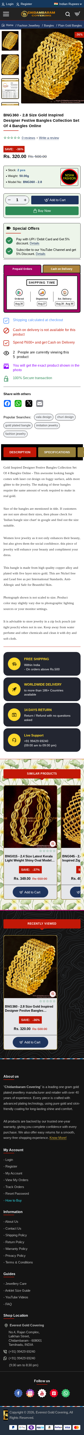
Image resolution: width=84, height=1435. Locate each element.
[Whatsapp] (65, 1393)
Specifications (57, 452)
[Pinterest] (54, 1393)
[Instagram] (30, 1393)
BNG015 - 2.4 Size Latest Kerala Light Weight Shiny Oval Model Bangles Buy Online (29, 858)
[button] (47, 101)
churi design (65, 417)
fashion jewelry (15, 433)
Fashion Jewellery (28, 25)
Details (34, 243)
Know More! (58, 1138)
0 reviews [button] (28, 138)
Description (19, 452)
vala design (43, 417)
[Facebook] (18, 1393)
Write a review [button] (49, 138)
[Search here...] (68, 14)
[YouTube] (42, 1393)
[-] (9, 200)
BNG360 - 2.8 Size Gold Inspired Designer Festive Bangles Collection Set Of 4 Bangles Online (29, 1009)
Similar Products (42, 773)
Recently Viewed (42, 923)
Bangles (49, 25)
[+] (25, 200)
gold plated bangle (18, 425)
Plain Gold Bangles (70, 25)
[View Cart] (77, 14)
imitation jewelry (47, 425)
